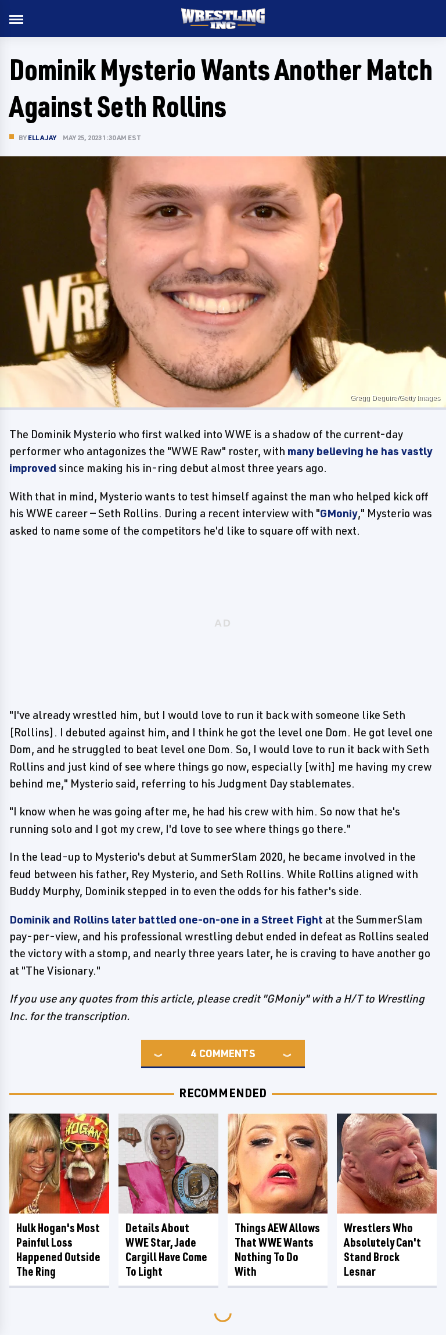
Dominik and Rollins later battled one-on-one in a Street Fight (166, 919)
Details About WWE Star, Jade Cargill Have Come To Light (166, 1250)
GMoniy (339, 513)
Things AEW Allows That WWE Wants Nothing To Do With (277, 1250)
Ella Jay (42, 137)
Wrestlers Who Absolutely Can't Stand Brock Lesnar (382, 1250)
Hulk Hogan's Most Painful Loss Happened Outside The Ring (58, 1250)
